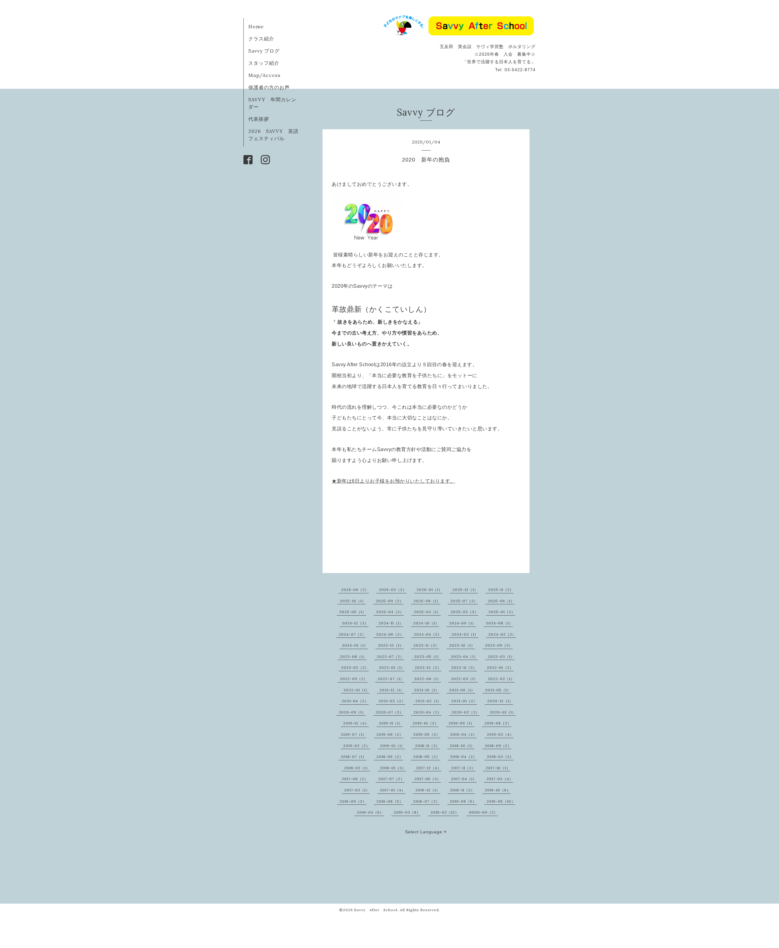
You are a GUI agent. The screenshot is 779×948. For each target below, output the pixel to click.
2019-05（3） (426, 734)
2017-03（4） (500, 778)
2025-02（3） (464, 611)
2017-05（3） (427, 778)
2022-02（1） (501, 678)
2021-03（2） (392, 701)
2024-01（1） (355, 645)
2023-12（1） (390, 645)
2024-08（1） (499, 623)
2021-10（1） (426, 690)
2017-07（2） (391, 778)
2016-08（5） (389, 801)
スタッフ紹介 (263, 63)
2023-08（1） (353, 656)
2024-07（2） (352, 634)
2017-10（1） (498, 768)
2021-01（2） (464, 701)
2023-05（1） (427, 656)
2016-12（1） (427, 790)
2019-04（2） (463, 734)
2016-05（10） (501, 801)
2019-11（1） (391, 723)
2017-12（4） (428, 768)
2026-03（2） (393, 589)
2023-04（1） (464, 656)
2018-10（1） (462, 745)
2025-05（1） (352, 611)
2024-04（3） (428, 634)
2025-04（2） (390, 611)
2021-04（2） (355, 701)
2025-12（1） (465, 589)
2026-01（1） (429, 589)
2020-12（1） (500, 701)
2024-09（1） (462, 623)
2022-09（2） (354, 678)
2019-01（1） (392, 745)
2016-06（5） (463, 801)
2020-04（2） (428, 712)
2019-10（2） (425, 723)
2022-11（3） (464, 667)
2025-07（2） (464, 601)
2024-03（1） (465, 634)
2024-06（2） (390, 634)
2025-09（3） (389, 601)
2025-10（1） (353, 601)
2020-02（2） (466, 712)
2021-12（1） (391, 690)
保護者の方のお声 (269, 87)
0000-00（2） (483, 812)
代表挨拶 (258, 119)
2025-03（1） (427, 611)
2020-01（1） (503, 712)
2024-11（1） (391, 623)
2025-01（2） (501, 611)
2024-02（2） (502, 634)
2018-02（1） (357, 768)
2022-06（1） (427, 678)
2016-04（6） (370, 812)
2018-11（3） (427, 745)
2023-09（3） (499, 645)
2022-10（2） (500, 667)
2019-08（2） (497, 723)
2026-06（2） (355, 589)
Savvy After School (375, 910)
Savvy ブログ (264, 51)
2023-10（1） (462, 645)
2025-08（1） (427, 601)
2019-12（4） (356, 723)
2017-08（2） (355, 778)
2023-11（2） (426, 645)
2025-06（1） (501, 601)
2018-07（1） (353, 756)
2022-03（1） (464, 678)
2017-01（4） (392, 790)
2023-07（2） (390, 656)
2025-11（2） (501, 589)
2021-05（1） (498, 690)
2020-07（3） (389, 712)
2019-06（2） (389, 734)
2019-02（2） (356, 745)
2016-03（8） (407, 812)
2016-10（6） (498, 790)
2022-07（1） (391, 678)
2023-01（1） (392, 667)
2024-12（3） (355, 623)
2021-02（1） (428, 701)
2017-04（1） (464, 778)
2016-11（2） (462, 790)
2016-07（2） (426, 801)
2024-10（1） (426, 623)
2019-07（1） (353, 734)
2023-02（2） (355, 667)
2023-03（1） (501, 656)
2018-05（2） (426, 756)
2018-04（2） (463, 756)
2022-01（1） (356, 690)
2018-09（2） (498, 745)
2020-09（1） (352, 712)
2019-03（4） (500, 734)
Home (256, 26)
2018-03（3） (500, 756)
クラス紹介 (261, 39)
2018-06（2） (389, 756)
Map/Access (264, 75)
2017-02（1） (357, 790)
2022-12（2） (428, 667)
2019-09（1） (461, 723)
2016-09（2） (353, 801)
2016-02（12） (445, 812)
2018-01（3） (393, 768)
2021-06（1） (462, 690)
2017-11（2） (463, 768)
